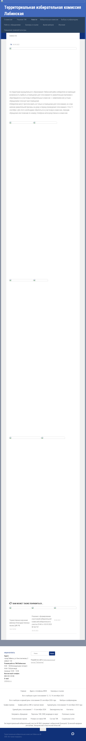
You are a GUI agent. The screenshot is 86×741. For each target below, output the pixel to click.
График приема (9, 705)
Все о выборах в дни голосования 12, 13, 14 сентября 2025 (43, 696)
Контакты (70, 710)
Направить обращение (19, 714)
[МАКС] (72, 733)
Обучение (61, 25)
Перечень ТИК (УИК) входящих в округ (44, 714)
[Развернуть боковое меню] (3, 36)
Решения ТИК (22, 20)
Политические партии (19, 719)
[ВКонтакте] (76, 733)
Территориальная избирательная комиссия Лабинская (42, 10)
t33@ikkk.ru (8, 681)
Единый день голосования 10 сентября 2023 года (64, 705)
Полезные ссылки (68, 714)
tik (11, 44)
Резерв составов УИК (38, 719)
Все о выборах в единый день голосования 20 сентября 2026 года (32, 700)
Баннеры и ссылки (31, 25)
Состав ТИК (54, 719)
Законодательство (56, 710)
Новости (34, 20)
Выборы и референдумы (69, 20)
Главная (23, 691)
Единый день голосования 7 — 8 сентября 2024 (29, 710)
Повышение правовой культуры (15, 30)
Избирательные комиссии (49, 20)
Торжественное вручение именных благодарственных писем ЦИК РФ (19, 623)
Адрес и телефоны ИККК (38, 691)
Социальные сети (68, 719)
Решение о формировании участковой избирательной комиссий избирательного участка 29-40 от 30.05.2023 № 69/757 (42, 621)
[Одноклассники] (80, 733)
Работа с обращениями (12, 25)
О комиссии (8, 20)
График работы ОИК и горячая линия (31, 705)
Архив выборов (48, 25)
